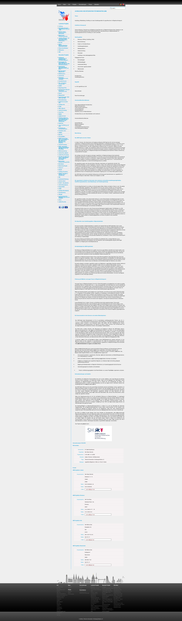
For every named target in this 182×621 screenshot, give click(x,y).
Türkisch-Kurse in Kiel (118, 603)
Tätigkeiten (59, 604)
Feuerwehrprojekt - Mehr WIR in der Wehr (64, 97)
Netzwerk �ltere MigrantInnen (62, 71)
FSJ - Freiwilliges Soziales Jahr (62, 83)
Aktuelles (70, 587)
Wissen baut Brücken (63, 48)
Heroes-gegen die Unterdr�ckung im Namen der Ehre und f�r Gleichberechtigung (64, 63)
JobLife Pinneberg (63, 110)
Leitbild (58, 600)
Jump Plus (61, 112)
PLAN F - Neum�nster (64, 183)
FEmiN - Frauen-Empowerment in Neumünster (62, 32)
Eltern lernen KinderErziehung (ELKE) (64, 161)
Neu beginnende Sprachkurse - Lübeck (118, 598)
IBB (59, 177)
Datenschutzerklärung (61, 593)
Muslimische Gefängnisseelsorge (63, 36)
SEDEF (60, 85)
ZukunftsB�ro (62, 136)
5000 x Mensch (62, 108)
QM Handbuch (60, 601)
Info (69, 4)
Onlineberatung (62, 192)
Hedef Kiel (61, 123)
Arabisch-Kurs (116, 587)
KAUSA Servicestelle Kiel (63, 102)
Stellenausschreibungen (84, 593)
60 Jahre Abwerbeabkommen (61, 589)
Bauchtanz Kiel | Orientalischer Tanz (118, 589)
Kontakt (58, 614)
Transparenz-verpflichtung (59, 607)
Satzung (58, 603)
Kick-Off (60, 42)
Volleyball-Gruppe (117, 607)
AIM (59, 52)
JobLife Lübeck (62, 181)
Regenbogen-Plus (62, 87)
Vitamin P (61, 167)
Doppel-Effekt (62, 186)
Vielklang (61, 26)
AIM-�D (60, 194)
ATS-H (60, 200)
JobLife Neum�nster (63, 184)
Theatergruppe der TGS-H (119, 604)
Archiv (69, 588)
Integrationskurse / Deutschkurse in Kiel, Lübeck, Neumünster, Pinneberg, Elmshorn (118, 594)
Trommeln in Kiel (117, 605)
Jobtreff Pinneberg (63, 144)
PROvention (61, 50)
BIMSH (60, 114)
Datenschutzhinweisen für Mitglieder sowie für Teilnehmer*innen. (62, 596)
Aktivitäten (96, 4)
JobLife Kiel (61, 75)
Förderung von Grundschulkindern (63, 128)
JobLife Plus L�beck (63, 152)
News (64, 4)
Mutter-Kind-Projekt (63, 165)
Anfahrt (58, 591)
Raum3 (60, 93)
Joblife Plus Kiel (62, 201)
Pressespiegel (71, 594)
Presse (90, 4)
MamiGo (60, 134)
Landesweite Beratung (63, 179)
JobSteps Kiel (62, 104)
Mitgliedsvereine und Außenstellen (61, 611)
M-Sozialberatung (62, 99)
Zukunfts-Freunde (62, 81)
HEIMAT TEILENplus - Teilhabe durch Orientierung (63, 174)
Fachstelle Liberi (62, 130)
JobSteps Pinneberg (63, 171)
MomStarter (61, 164)
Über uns (58, 592)
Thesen (58, 605)
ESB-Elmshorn (62, 73)
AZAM (60, 188)
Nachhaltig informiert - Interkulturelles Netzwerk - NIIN (64, 28)
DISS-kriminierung (63, 151)
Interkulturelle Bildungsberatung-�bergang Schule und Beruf (64, 68)
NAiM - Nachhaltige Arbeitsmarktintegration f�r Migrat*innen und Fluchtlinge (64, 148)
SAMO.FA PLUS (62, 116)
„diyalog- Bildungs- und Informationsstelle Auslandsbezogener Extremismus (64, 39)
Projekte (74, 4)
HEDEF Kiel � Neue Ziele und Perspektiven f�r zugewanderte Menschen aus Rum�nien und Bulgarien (64, 140)
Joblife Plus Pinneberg (64, 154)
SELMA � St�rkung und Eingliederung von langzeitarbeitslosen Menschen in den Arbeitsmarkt (64, 119)
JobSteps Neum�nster (64, 190)
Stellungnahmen (82, 591)
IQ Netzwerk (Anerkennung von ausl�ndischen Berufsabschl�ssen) (63, 59)
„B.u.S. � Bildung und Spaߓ (64, 125)
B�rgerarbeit (61, 95)
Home (59, 4)
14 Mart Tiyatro (60, 587)
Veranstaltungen (82, 4)
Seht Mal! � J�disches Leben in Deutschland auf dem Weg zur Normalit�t (64, 158)
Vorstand (58, 609)
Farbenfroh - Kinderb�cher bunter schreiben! (63, 78)
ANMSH (60, 132)
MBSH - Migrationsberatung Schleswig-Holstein (63, 45)
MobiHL (60, 169)
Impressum (59, 599)
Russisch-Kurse (117, 600)
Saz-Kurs (115, 601)
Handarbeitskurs (117, 591)
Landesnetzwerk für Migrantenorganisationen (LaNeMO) (64, 197)
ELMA (60, 106)
